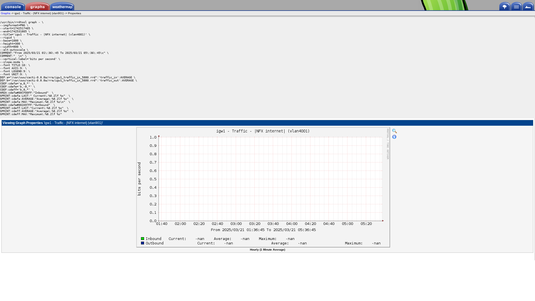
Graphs (5, 13)
